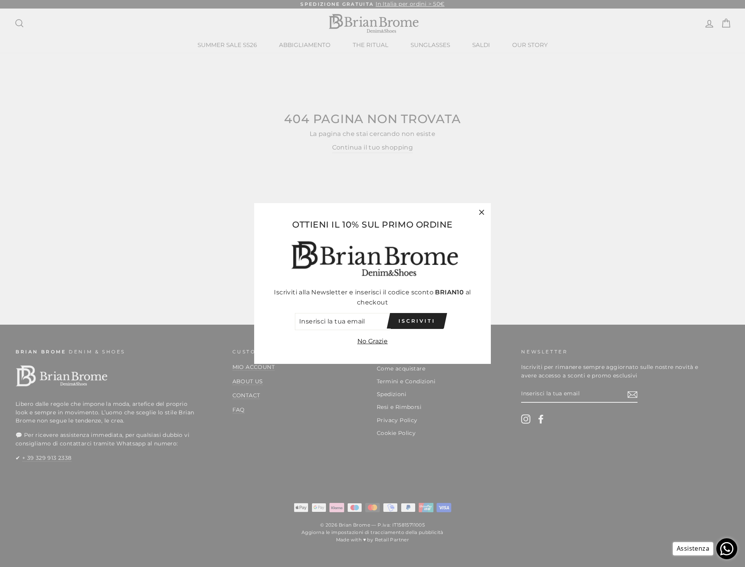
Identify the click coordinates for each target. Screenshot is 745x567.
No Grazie (372, 341)
